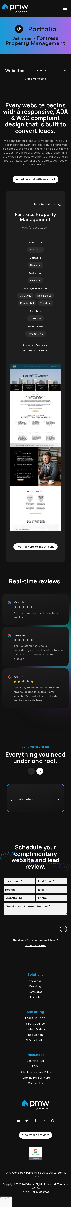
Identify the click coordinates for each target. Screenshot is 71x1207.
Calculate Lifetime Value (35, 1072)
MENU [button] (66, 8)
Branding (43, 70)
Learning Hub (35, 1061)
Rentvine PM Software (35, 1077)
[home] (15, 8)
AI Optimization (35, 1040)
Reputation (35, 1035)
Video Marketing (35, 78)
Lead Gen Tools (35, 1018)
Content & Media (36, 1029)
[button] (18, 1120)
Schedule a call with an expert (35, 179)
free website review (35, 1135)
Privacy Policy (30, 1192)
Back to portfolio (45, 204)
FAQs (35, 1066)
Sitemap (44, 1192)
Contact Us (35, 1083)
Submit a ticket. (35, 945)
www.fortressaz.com (35, 227)
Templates (35, 992)
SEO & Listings (35, 1023)
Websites (14, 70)
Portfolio (35, 997)
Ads (63, 70)
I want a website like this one (36, 546)
